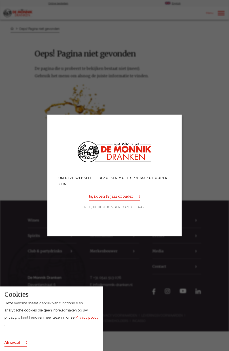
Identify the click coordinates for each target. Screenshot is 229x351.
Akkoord (12, 342)
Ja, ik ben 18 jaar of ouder (111, 196)
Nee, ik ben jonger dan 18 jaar (114, 207)
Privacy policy (86, 317)
